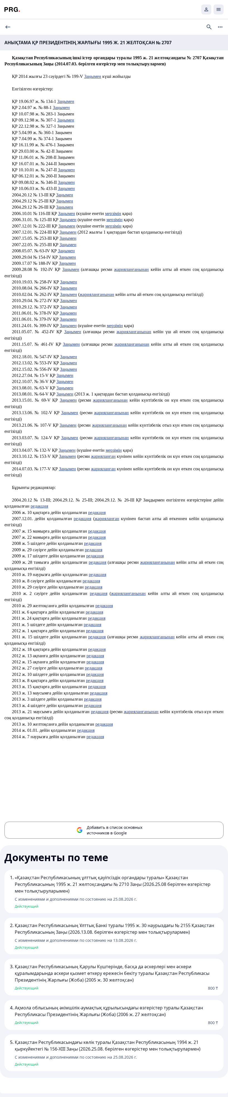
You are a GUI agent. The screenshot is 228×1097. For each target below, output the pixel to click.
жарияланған (103, 456)
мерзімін (113, 213)
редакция (39, 506)
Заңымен (92, 76)
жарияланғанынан (131, 269)
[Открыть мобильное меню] (219, 9)
